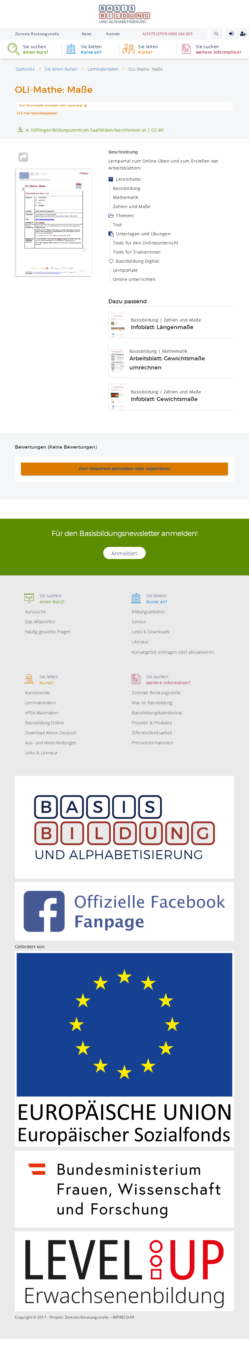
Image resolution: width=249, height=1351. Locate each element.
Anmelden (231, 34)
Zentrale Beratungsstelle (37, 33)
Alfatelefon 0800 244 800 (167, 33)
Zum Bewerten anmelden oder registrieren (124, 469)
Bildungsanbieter (148, 612)
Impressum (124, 1317)
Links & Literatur (41, 753)
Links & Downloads (150, 632)
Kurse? (148, 49)
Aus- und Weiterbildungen (51, 743)
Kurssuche (35, 612)
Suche (216, 33)
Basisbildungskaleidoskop (157, 713)
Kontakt (113, 33)
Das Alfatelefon (40, 622)
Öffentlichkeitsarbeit (152, 733)
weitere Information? (218, 49)
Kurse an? (91, 49)
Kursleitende (37, 693)
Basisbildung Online (44, 723)
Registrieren (243, 34)
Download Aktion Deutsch (51, 733)
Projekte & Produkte (152, 723)
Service (139, 622)
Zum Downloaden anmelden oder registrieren (51, 105)
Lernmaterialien (40, 703)
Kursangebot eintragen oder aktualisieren (173, 652)
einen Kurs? (35, 49)
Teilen (23, 157)
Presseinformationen (152, 743)
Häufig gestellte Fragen (48, 632)
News (86, 33)
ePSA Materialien (42, 713)
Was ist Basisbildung (152, 703)
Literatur (140, 642)
